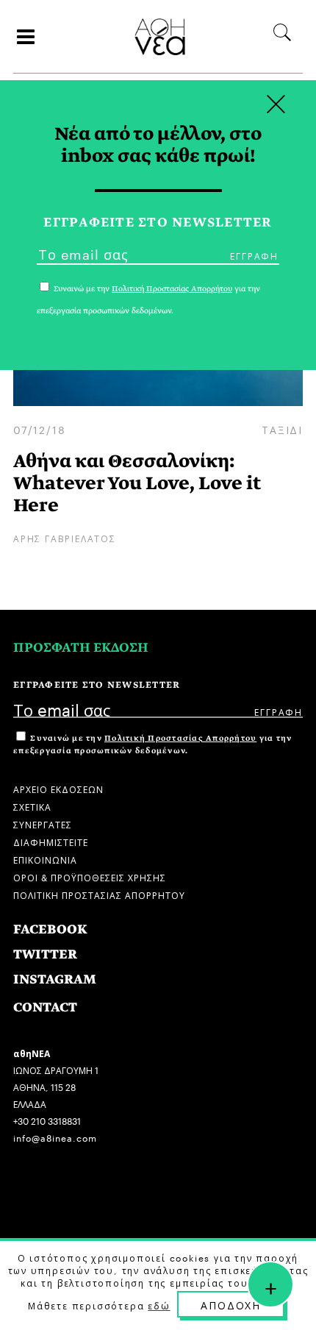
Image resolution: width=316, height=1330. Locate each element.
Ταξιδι (282, 429)
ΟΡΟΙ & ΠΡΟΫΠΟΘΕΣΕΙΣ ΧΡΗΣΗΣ (89, 876)
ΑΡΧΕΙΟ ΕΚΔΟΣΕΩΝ (58, 788)
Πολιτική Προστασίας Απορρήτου (180, 738)
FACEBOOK (50, 929)
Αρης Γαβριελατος (64, 537)
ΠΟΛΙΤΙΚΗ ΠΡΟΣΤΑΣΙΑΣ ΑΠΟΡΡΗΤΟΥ (99, 894)
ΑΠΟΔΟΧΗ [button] (231, 1304)
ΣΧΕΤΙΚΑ (32, 806)
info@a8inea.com (55, 1137)
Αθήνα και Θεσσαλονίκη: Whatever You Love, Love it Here (137, 483)
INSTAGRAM (54, 979)
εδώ (159, 1305)
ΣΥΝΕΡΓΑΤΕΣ (42, 824)
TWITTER (45, 954)
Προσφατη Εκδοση (80, 648)
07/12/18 (39, 429)
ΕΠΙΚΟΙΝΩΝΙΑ (45, 859)
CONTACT (45, 1007)
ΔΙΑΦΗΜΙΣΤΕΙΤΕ (50, 841)
